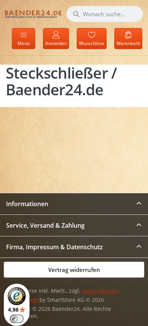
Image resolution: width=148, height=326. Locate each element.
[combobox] (104, 14)
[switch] (17, 319)
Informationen (27, 204)
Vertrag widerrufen (74, 269)
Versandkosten (101, 290)
